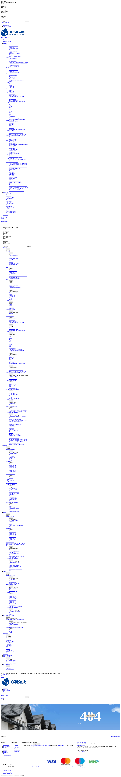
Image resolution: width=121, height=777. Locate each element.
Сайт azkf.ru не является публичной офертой (26, 766)
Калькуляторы (6, 210)
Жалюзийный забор (11, 140)
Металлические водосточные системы (15, 619)
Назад (8, 249)
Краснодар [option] (3, 16)
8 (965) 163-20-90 (5, 22)
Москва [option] (2, 17)
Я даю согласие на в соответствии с (42, 745)
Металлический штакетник (12, 146)
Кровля (8, 44)
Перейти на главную (115, 736)
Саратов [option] (2, 15)
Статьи (5, 750)
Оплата (16, 746)
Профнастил (9, 102)
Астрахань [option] (3, 7)
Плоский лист (9, 154)
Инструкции (17, 748)
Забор (7, 67)
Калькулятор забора (11, 661)
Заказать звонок (7, 26)
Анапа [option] (2, 3)
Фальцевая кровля (10, 89)
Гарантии (16, 747)
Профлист (8, 461)
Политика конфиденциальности (45, 766)
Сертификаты (6, 746)
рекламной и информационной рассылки (35, 746)
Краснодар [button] (3, 1)
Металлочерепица (10, 73)
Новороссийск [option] (4, 18)
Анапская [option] (3, 5)
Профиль (8, 82)
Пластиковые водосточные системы (14, 627)
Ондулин (8, 97)
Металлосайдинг (10, 120)
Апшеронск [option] (3, 6)
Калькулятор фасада (11, 663)
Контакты (5, 752)
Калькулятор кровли (11, 660)
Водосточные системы (11, 158)
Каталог (5, 43)
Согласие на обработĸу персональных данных (83, 766)
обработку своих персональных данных (40, 745)
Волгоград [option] (3, 10)
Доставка (16, 745)
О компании (6, 745)
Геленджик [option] (3, 12)
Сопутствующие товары (12, 162)
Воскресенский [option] (4, 11)
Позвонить (6, 25)
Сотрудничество (7, 755)
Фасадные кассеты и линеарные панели (15, 135)
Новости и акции (5, 748)
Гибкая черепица (10, 92)
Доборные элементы (11, 484)
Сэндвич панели (10, 130)
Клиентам (5, 192)
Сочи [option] (2, 13)
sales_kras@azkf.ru (5, 674)
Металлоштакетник (10, 575)
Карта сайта (17, 750)
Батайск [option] (2, 8)
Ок (22, 775)
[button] (60, 22)
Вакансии (5, 753)
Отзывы (5, 751)
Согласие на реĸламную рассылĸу (62, 766)
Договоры (16, 751)
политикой (61, 745)
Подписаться (36, 744)
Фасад (7, 57)
